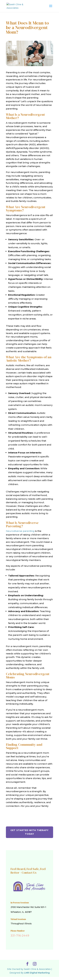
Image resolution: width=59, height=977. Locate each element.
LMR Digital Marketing (37, 972)
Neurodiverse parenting (20, 531)
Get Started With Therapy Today (29, 832)
